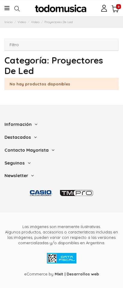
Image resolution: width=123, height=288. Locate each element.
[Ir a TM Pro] (76, 193)
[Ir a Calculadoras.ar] (41, 193)
